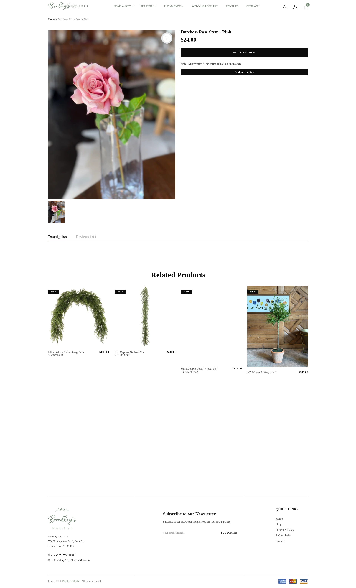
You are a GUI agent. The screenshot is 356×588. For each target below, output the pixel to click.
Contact (280, 540)
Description (57, 237)
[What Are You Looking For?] (282, 7)
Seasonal (148, 6)
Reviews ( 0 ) (86, 237)
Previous (47, 379)
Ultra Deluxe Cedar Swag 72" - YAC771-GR (66, 354)
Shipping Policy (285, 529)
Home (51, 19)
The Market (172, 6)
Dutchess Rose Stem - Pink (206, 31)
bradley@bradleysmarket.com (73, 560)
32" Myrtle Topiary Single (262, 372)
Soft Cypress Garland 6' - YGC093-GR (129, 354)
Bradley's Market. (71, 581)
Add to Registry (244, 71)
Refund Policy (284, 535)
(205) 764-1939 (65, 555)
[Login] (292, 7)
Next (308, 379)
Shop (279, 524)
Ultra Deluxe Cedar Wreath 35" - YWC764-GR (199, 370)
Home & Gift (123, 6)
